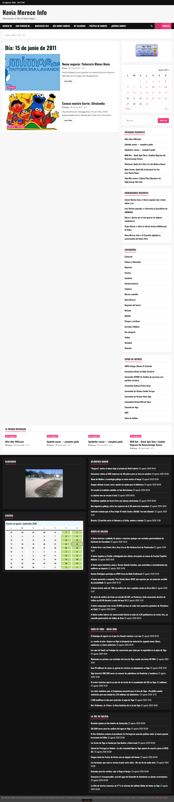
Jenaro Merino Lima (133, 199)
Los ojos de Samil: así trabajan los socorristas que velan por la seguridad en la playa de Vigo (128, 650)
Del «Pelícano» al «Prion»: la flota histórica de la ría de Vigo (115, 705)
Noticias (128, 310)
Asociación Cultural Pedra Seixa (138, 385)
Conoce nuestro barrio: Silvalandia (32, 111)
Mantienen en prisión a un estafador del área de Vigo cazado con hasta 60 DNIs (123, 659)
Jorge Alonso (130, 226)
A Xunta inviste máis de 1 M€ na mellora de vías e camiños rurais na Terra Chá (123, 587)
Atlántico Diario (99, 461)
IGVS (126, 412)
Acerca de (7, 25)
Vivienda (128, 348)
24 (153, 98)
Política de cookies (98, 25)
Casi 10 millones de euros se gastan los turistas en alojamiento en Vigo (120, 667)
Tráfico (127, 337)
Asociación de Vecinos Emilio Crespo (140, 391)
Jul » (167, 108)
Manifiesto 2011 (42, 25)
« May (127, 108)
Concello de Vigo (131, 407)
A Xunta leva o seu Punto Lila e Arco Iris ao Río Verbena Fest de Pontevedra (122, 547)
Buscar (166, 25)
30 (147, 104)
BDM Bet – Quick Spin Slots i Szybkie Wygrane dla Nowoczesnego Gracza (147, 443)
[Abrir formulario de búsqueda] (152, 26)
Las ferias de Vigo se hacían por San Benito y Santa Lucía (114, 742)
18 (159, 92)
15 (140, 92)
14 (134, 92)
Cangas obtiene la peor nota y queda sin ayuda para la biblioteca (117, 484)
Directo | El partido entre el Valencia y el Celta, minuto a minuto (117, 520)
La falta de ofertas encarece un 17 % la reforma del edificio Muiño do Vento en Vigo (125, 785)
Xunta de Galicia (131, 418)
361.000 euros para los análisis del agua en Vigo (111, 728)
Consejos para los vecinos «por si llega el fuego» (111, 771)
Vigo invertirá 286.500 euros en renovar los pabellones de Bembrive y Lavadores (124, 673)
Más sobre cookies (61, 25)
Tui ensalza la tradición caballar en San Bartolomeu (111, 490)
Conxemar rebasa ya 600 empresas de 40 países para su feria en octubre (121, 473)
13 (128, 92)
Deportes (128, 267)
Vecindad (20, 127)
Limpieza (128, 288)
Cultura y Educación (133, 261)
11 (159, 87)
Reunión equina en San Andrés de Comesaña (109, 723)
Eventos (128, 272)
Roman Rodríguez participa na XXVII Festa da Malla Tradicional (116, 573)
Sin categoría (130, 332)
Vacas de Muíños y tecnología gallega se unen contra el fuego (116, 479)
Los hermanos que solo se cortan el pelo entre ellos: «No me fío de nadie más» (123, 762)
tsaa (65, 68)
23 (147, 98)
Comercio (11, 87)
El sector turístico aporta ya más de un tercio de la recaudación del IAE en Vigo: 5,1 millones (129, 682)
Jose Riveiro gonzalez (133, 208)
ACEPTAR (87, 800)
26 (166, 98)
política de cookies (161, 798)
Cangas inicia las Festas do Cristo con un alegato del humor (115, 757)
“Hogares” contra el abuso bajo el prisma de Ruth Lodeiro (114, 468)
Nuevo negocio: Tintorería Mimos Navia (32, 72)
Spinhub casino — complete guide (139, 144)
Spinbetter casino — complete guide (140, 149)
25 (159, 98)
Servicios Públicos (132, 326)
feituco (9, 445)
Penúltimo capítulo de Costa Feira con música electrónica (114, 500)
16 (147, 92)
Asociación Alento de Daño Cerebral (139, 371)
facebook (128, 278)
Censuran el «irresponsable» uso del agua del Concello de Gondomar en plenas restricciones (129, 776)
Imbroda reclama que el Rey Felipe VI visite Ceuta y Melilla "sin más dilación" (122, 511)
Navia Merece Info (25, 12)
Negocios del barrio (133, 305)
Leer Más (69, 81)
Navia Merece (130, 299)
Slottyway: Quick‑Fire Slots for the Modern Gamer (145, 164)
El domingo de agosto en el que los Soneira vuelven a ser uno (116, 636)
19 (166, 92)
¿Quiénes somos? (118, 25)
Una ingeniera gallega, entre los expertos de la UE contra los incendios (120, 506)
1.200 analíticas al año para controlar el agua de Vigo (112, 699)
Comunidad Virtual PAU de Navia (138, 401)
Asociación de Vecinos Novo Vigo (138, 396)
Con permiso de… (23, 25)
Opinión (128, 315)
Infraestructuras (131, 283)
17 (153, 92)
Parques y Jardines (132, 321)
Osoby (66, 107)
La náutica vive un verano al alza (104, 495)
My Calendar (79, 25)
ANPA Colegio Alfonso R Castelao (138, 366)
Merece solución (131, 294)
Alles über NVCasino (133, 139)
